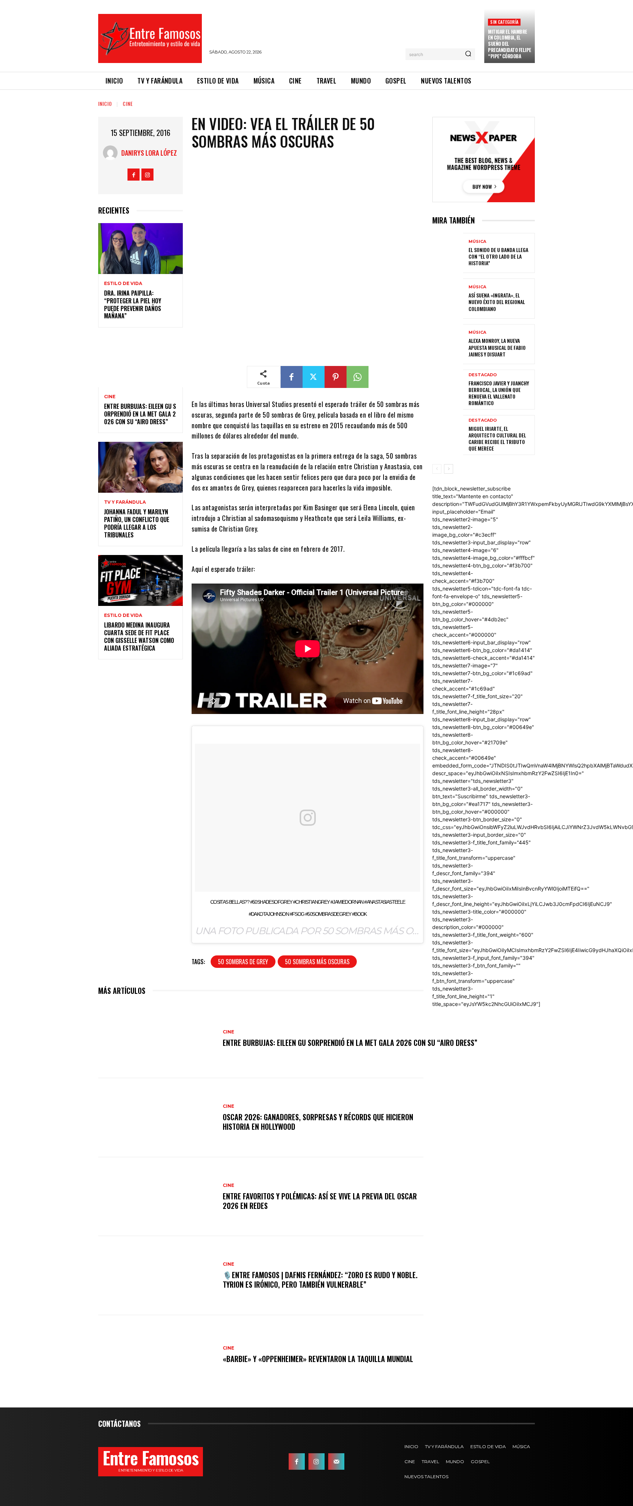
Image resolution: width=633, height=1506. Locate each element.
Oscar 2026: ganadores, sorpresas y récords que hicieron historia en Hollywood (318, 1121)
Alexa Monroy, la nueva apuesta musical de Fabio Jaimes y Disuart (497, 347)
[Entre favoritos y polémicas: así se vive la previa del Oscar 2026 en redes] (156, 1197)
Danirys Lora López (149, 153)
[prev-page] (436, 469)
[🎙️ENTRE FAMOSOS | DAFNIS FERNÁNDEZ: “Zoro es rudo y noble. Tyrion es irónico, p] (156, 1275)
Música (477, 242)
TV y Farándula (125, 502)
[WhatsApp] (358, 377)
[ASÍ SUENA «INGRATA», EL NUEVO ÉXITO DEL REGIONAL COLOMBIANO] (447, 298)
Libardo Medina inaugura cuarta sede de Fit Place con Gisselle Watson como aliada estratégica (139, 636)
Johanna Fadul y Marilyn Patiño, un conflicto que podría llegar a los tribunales (136, 523)
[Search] (468, 54)
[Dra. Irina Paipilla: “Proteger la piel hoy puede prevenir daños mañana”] (140, 248)
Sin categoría (504, 22)
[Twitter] (314, 377)
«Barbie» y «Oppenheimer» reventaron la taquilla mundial (318, 1358)
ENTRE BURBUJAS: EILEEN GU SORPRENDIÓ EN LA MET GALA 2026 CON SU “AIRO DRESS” (140, 414)
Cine (128, 103)
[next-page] (448, 469)
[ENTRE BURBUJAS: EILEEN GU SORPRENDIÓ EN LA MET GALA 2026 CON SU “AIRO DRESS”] (140, 361)
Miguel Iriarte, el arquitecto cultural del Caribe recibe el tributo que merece (497, 438)
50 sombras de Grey (243, 961)
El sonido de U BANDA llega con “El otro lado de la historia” (498, 256)
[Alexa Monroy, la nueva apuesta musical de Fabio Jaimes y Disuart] (447, 344)
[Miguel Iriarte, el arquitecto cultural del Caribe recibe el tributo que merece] (447, 435)
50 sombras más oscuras (317, 961)
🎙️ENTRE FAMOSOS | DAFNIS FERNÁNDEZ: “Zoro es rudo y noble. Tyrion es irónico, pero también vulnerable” (320, 1279)
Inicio (105, 103)
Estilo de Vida (123, 283)
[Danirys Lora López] (112, 152)
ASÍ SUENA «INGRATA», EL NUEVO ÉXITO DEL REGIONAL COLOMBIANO (497, 301)
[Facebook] (133, 175)
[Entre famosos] (150, 38)
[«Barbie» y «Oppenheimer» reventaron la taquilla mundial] (156, 1355)
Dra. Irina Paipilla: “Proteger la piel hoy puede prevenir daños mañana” (132, 304)
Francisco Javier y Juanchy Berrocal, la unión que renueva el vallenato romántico (499, 393)
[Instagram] (147, 175)
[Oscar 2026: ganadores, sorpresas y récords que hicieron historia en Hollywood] (156, 1118)
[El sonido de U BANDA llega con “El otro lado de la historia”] (447, 253)
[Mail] (336, 1461)
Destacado (483, 375)
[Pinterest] (336, 377)
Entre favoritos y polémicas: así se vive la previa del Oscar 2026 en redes (320, 1201)
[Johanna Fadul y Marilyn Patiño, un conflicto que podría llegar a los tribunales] (140, 467)
